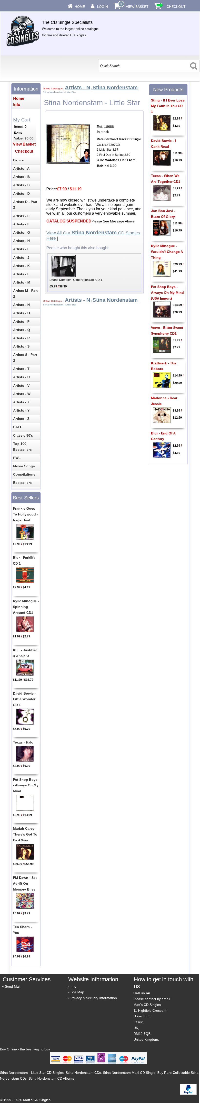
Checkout (176, 7)
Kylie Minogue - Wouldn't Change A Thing (167, 251)
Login (102, 7)
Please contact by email (151, 999)
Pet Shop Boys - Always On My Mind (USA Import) (167, 292)
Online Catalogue (53, 88)
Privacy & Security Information (93, 998)
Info (73, 986)
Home (80, 7)
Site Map (77, 992)
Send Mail (12, 986)
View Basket (137, 7)
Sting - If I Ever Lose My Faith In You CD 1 (168, 106)
